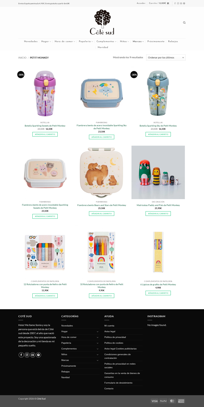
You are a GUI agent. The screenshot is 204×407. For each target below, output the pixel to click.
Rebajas (173, 41)
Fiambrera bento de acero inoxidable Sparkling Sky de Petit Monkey (102, 127)
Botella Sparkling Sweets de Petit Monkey (45, 125)
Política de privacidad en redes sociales (119, 365)
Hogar (45, 41)
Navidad (103, 47)
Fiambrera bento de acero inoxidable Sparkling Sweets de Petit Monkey (45, 206)
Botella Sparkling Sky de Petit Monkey (158, 125)
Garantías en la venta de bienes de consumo (122, 375)
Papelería (85, 41)
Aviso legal (109, 331)
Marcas (137, 41)
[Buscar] (184, 23)
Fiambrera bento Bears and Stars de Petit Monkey (101, 205)
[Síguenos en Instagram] (178, 3)
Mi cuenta (109, 325)
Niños (123, 41)
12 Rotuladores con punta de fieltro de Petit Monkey (45, 286)
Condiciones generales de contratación (117, 356)
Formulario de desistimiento (118, 382)
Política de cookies (113, 343)
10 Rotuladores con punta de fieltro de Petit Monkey (101, 286)
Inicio (22, 57)
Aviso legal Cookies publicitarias (120, 348)
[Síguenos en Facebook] (175, 3)
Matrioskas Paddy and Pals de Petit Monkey (158, 205)
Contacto (108, 388)
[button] (141, 3)
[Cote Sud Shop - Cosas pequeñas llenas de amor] (102, 22)
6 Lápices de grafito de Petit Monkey (158, 284)
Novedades (31, 41)
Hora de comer (64, 41)
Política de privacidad (115, 337)
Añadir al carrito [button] (45, 134)
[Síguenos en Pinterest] (184, 3)
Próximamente (156, 41)
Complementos (105, 41)
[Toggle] (98, 331)
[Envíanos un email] (181, 3)
